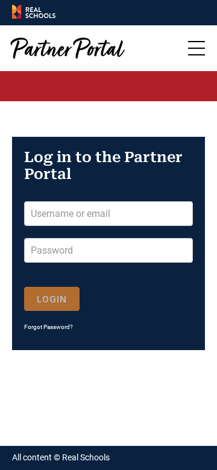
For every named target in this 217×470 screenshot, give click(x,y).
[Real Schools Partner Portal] (69, 48)
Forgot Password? (48, 327)
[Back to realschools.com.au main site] (33, 12)
